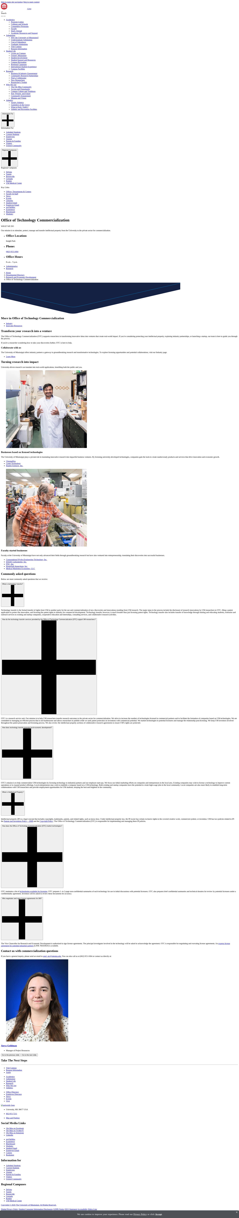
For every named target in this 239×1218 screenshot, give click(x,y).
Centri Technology (13, 463)
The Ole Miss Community (21, 87)
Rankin (9, 181)
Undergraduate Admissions (21, 40)
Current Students (12, 134)
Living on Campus (18, 53)
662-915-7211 (11, 1114)
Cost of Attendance (18, 42)
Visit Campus (16, 47)
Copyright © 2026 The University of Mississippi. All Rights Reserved (28, 1205)
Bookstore (10, 1155)
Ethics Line (92, 1209)
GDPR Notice (58, 1209)
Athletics (9, 100)
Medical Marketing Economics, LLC (20, 569)
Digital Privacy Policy (9, 1209)
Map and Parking (13, 1118)
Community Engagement (21, 96)
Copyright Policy (46, 821)
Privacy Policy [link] (140, 1214)
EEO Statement (71, 1209)
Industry (9, 323)
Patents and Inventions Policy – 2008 (18, 821)
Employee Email (12, 205)
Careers (9, 1153)
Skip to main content (31, 2)
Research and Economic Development (21, 277)
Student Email (11, 203)
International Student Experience (24, 67)
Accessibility (82, 1209)
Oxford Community (14, 146)
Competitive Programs (20, 26)
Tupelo (8, 174)
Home (8, 273)
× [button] (237, 1212)
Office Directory (12, 1092)
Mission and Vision (18, 98)
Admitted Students (13, 132)
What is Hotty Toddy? (19, 107)
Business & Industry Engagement (24, 73)
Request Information (19, 49)
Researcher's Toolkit (19, 82)
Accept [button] (158, 1214)
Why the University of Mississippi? (25, 38)
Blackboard (10, 212)
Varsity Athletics (17, 103)
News (8, 196)
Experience (10, 209)
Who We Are (11, 85)
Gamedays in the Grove (20, 105)
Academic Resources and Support (24, 33)
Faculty (14, 29)
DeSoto (9, 172)
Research (9, 71)
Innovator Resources (14, 326)
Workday (9, 214)
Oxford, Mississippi (18, 55)
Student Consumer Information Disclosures (36, 1209)
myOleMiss (10, 207)
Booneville (10, 176)
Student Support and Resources (23, 60)
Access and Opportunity (20, 89)
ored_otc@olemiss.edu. (52, 956)
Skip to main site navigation (12, 2)
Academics (10, 20)
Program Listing (17, 22)
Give (29, 9)
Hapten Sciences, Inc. (14, 466)
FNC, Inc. (10, 564)
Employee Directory (14, 1094)
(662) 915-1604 (12, 252)
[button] (2, 11)
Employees (10, 137)
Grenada (9, 179)
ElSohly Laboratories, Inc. (16, 562)
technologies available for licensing (33, 891)
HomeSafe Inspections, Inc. (17, 566)
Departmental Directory (15, 275)
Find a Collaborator (18, 78)
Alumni (9, 139)
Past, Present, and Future (20, 94)
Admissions (10, 35)
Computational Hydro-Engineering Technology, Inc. (26, 560)
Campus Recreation (18, 62)
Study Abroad (16, 31)
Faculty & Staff (12, 194)
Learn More (10, 357)
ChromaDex (11, 461)
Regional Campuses (19, 64)
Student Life (11, 51)
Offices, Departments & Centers (18, 192)
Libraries (9, 201)
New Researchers (18, 80)
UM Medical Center (14, 183)
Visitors (9, 143)
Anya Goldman (9, 1045)
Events (8, 198)
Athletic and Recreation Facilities (24, 109)
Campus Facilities (18, 69)
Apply (8, 1072)
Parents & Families (13, 141)
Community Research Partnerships (24, 76)
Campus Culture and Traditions (23, 91)
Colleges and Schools (19, 24)
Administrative (12, 266)
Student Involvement (19, 58)
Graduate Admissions (19, 44)
